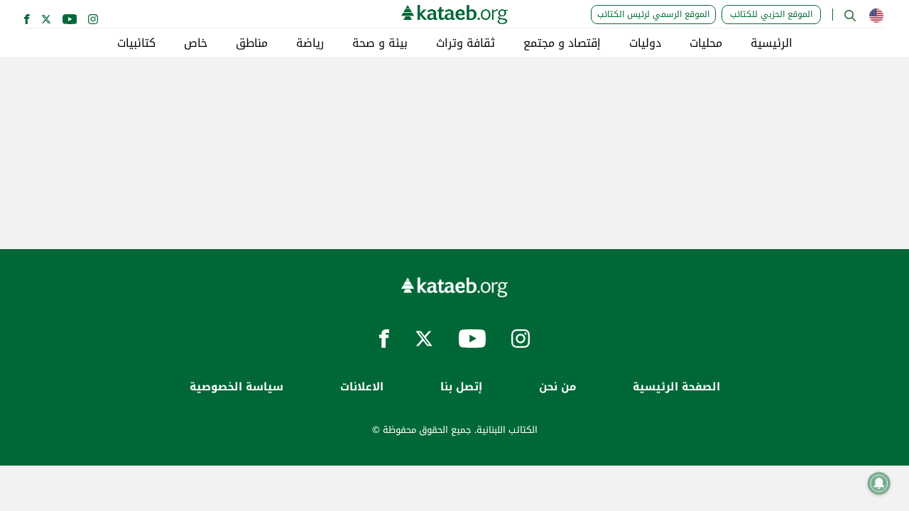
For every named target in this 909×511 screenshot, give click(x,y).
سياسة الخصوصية (236, 387)
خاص (195, 43)
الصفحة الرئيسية (676, 387)
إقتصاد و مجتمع (562, 43)
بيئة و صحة (380, 43)
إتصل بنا (461, 387)
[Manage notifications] (879, 483)
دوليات (645, 43)
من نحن (557, 387)
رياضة (310, 43)
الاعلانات (361, 387)
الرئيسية (772, 43)
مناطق (252, 43)
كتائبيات (136, 43)
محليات (706, 43)
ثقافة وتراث (465, 43)
